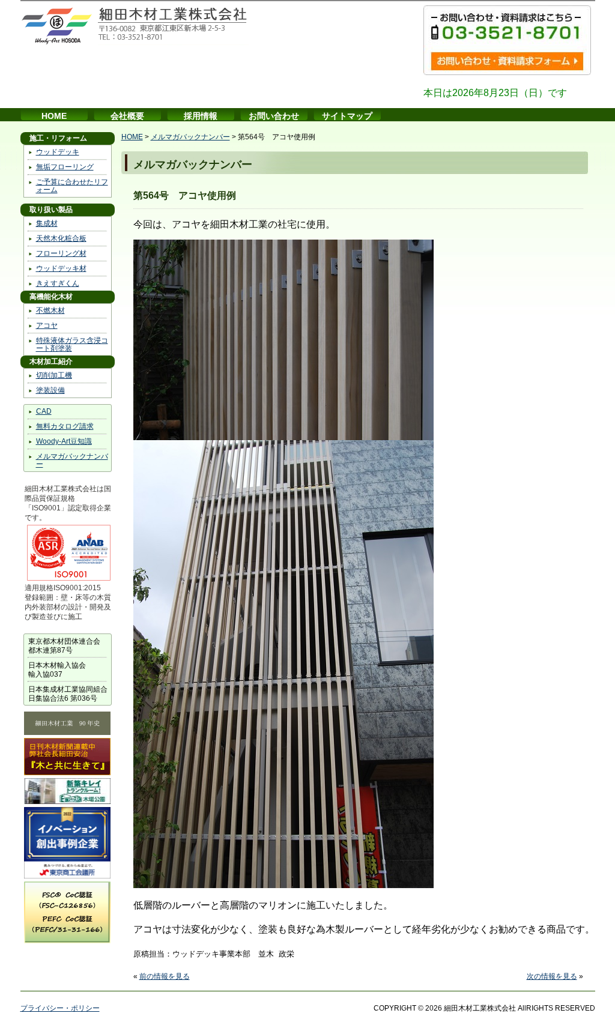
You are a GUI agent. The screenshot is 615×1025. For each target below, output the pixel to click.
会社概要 (127, 116)
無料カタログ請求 (65, 426)
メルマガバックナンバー (72, 460)
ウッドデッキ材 (61, 268)
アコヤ (47, 325)
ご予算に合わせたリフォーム (72, 186)
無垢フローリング (65, 167)
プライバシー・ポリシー (60, 1008)
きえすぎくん (57, 283)
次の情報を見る (552, 976)
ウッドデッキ (57, 152)
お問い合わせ (274, 116)
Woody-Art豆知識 (64, 441)
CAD (44, 411)
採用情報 (200, 116)
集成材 (47, 223)
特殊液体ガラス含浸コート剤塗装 (72, 344)
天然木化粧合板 (61, 238)
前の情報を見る (164, 976)
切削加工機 (54, 375)
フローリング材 (61, 253)
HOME (54, 116)
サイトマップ (347, 116)
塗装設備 (50, 390)
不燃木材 (50, 310)
